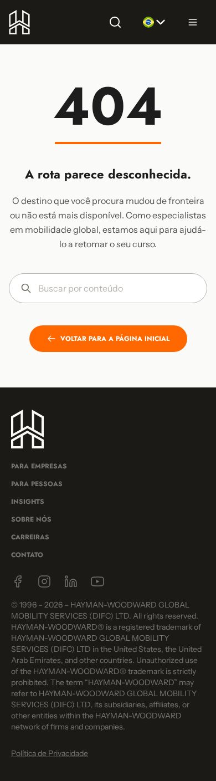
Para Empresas (39, 466)
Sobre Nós (31, 519)
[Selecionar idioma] (154, 22)
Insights (27, 502)
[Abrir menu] (192, 22)
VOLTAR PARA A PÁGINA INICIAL (114, 339)
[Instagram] (44, 581)
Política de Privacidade (49, 753)
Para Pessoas (37, 484)
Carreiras (30, 537)
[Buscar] (115, 22)
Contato (27, 555)
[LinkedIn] (71, 581)
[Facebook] (17, 581)
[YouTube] (97, 581)
